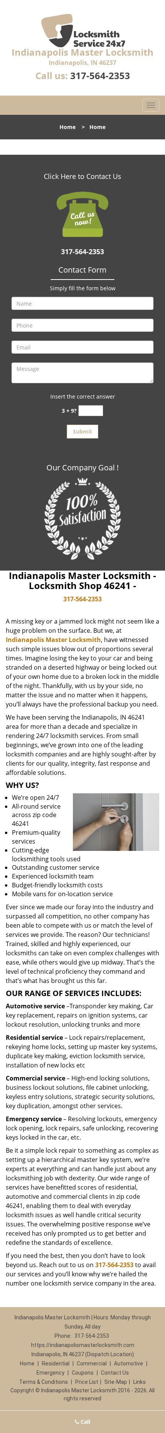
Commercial (92, 1363)
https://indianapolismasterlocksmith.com (82, 1345)
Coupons (83, 1373)
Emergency (50, 1373)
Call (84, 1421)
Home (67, 127)
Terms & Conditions (43, 1382)
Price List (86, 1382)
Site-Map (115, 1382)
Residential (55, 1363)
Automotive (128, 1363)
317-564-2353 (100, 75)
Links (139, 1382)
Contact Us (115, 1373)
